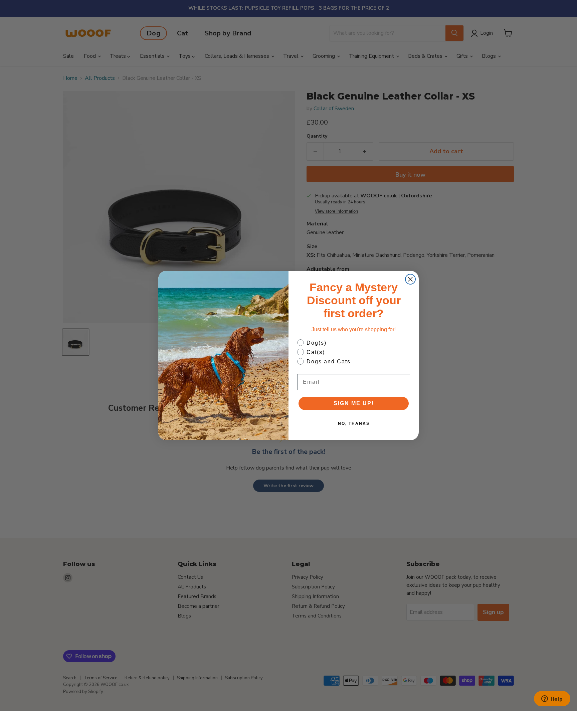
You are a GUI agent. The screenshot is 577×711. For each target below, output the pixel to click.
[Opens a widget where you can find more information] (552, 699)
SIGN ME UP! (354, 403)
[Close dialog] (410, 279)
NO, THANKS (354, 423)
